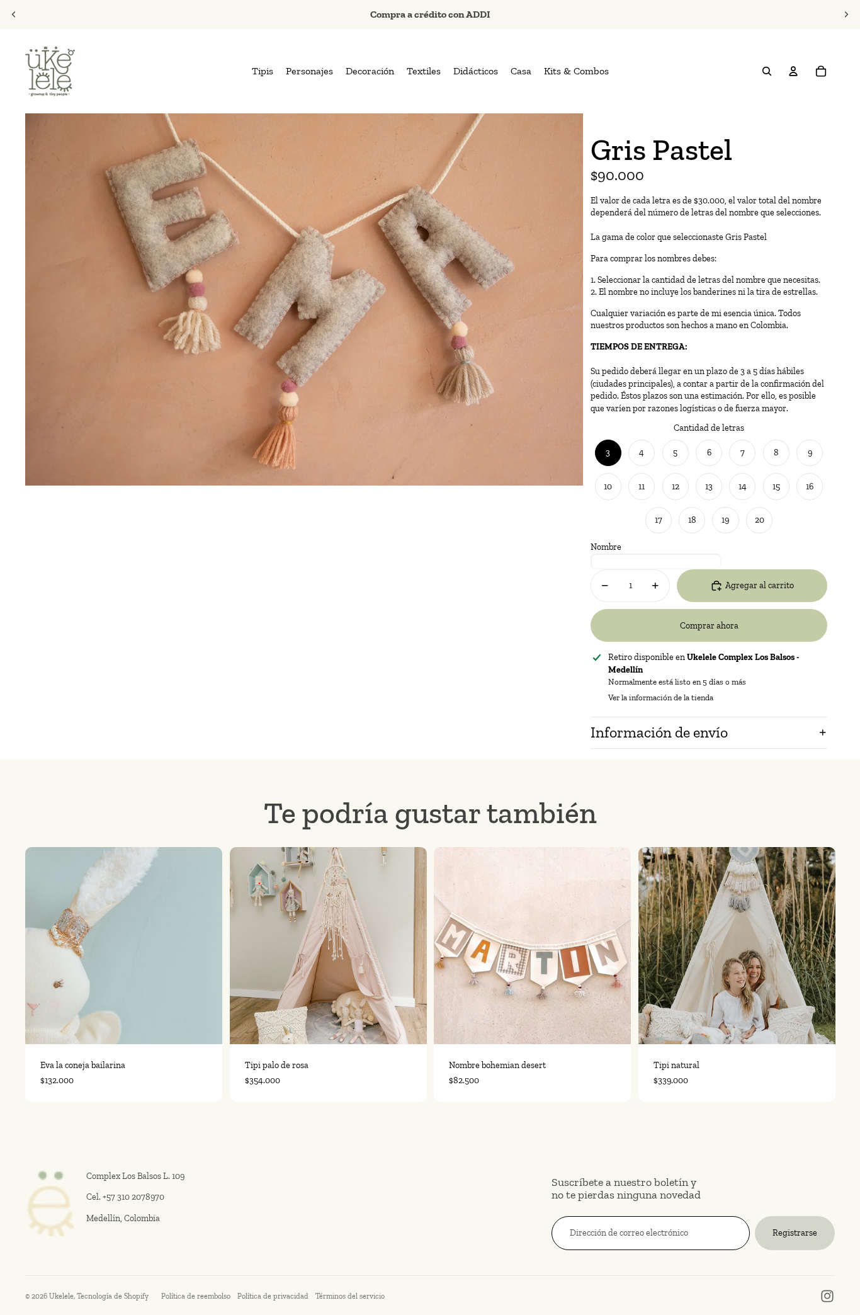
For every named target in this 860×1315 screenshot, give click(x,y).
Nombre (606, 547)
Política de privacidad (272, 1296)
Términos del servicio (350, 1296)
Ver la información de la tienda (660, 697)
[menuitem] (262, 71)
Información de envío (659, 732)
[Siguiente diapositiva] (846, 14)
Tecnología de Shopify (113, 1296)
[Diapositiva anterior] (14, 14)
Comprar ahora (709, 625)
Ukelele (61, 1296)
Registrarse (794, 1232)
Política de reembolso (195, 1296)
